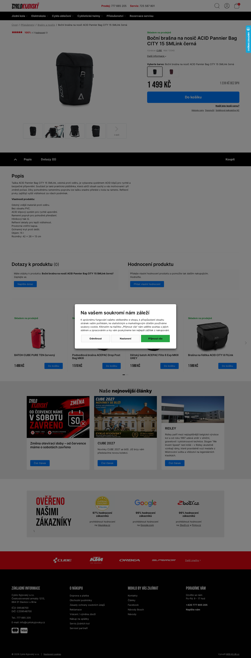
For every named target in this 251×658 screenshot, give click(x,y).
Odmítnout (95, 338)
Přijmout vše (155, 338)
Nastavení (125, 338)
